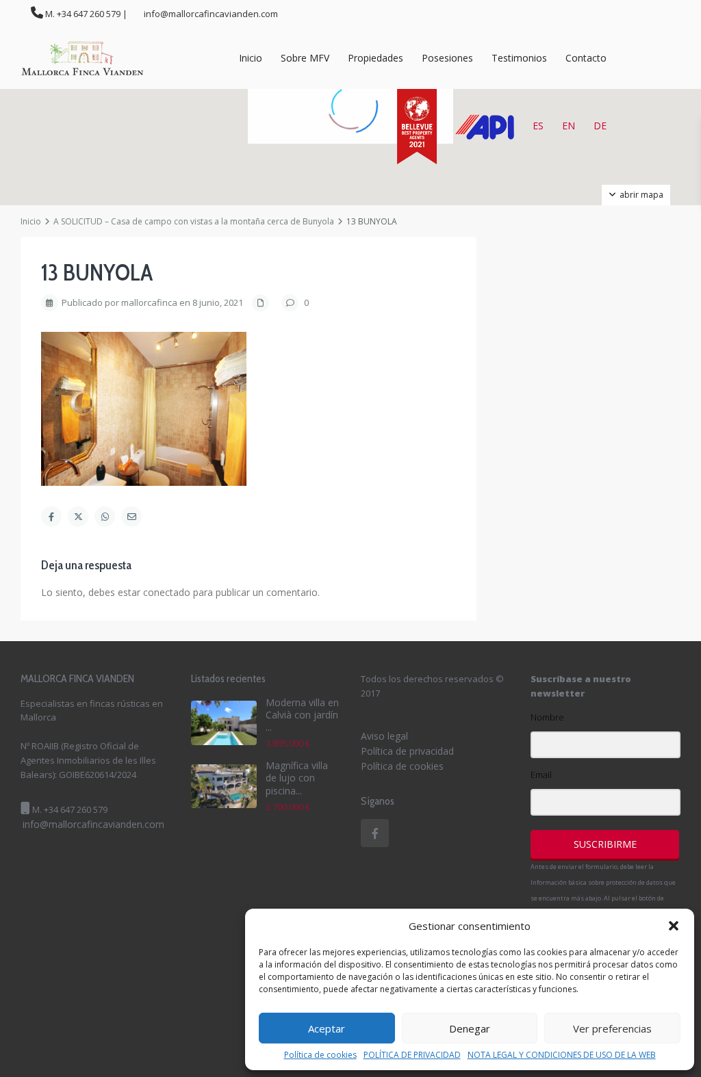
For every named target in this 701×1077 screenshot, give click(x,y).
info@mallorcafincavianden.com (93, 824)
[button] (673, 926)
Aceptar (326, 1028)
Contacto (586, 57)
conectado (166, 592)
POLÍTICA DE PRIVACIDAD (412, 1055)
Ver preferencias (612, 1028)
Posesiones (447, 57)
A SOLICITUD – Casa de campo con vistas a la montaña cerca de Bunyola (193, 221)
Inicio (250, 57)
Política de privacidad (407, 750)
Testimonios (519, 57)
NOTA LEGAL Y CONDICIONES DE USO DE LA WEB (562, 1055)
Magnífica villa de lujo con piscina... (297, 777)
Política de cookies (320, 1055)
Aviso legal (384, 735)
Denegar (469, 1028)
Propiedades (375, 57)
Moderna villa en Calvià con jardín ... (302, 715)
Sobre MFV (305, 57)
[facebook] (375, 833)
